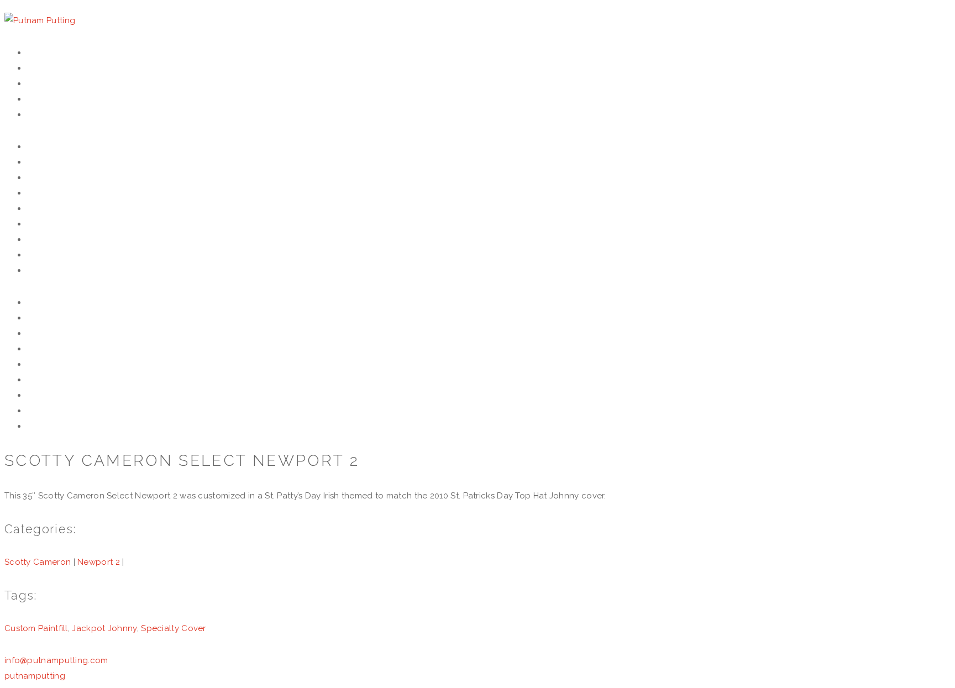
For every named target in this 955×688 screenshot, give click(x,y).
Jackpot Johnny (104, 628)
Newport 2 (98, 562)
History (49, 68)
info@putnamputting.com (56, 660)
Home (41, 52)
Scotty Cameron (37, 562)
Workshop (56, 83)
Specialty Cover (173, 628)
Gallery (49, 98)
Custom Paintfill (36, 628)
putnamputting (34, 676)
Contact (51, 114)
